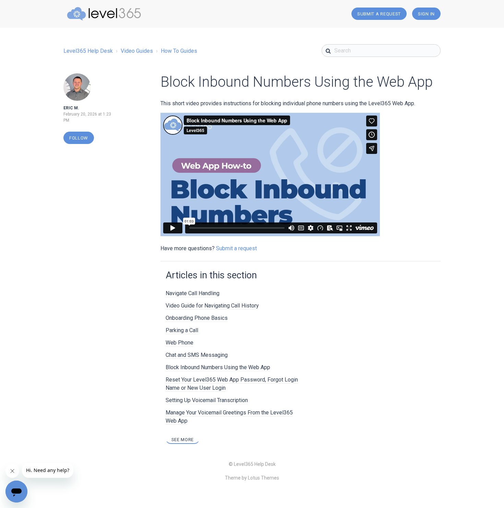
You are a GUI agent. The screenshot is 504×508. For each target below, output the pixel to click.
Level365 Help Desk (88, 51)
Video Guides (137, 51)
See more (182, 439)
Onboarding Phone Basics (197, 318)
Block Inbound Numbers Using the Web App (218, 367)
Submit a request (379, 13)
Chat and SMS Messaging (197, 355)
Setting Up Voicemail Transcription (207, 400)
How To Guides (179, 51)
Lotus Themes (263, 478)
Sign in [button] (426, 13)
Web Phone (179, 342)
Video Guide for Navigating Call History (212, 305)
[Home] (103, 14)
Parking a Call (182, 330)
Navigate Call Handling (192, 293)
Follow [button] (78, 138)
